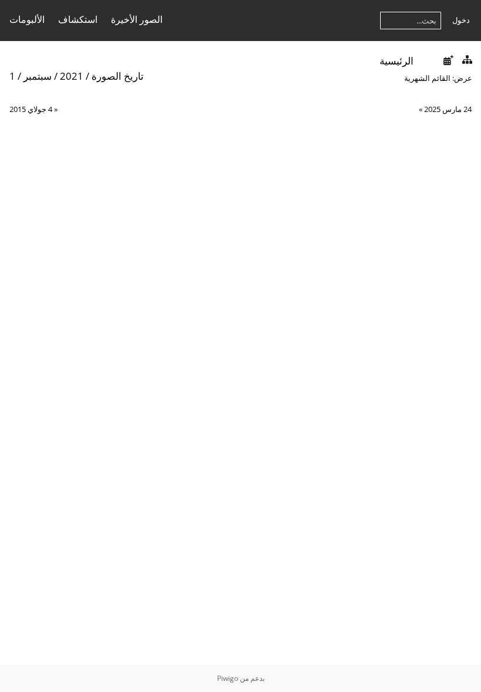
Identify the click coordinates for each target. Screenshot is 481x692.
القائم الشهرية (427, 78)
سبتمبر (37, 76)
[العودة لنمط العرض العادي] (467, 60)
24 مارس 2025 (448, 109)
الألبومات (27, 19)
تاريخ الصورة (118, 76)
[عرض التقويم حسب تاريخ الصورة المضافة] (448, 60)
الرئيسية (397, 60)
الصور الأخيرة (136, 19)
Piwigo (227, 678)
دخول (461, 20)
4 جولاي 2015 (30, 109)
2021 (71, 76)
